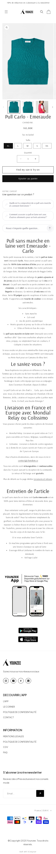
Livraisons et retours (43, 479)
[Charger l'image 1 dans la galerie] (14, 107)
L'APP (6, 701)
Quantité (28, 152)
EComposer (32, 852)
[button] (6, 11)
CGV (5, 747)
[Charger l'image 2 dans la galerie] (28, 107)
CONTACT (8, 717)
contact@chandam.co (28, 460)
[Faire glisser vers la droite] (52, 107)
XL (8, 145)
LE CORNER (9, 706)
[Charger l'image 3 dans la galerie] (42, 107)
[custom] (6, 680)
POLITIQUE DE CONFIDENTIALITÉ (19, 712)
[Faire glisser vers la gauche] (3, 107)
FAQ (5, 752)
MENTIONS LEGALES (13, 736)
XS (47, 145)
